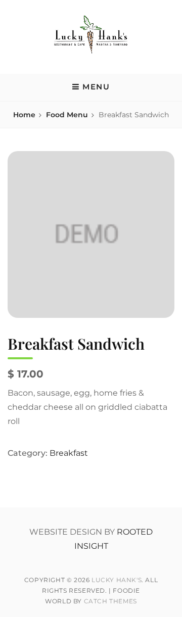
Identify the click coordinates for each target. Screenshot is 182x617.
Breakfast (69, 453)
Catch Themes (110, 601)
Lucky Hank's (117, 580)
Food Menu (67, 114)
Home (24, 114)
